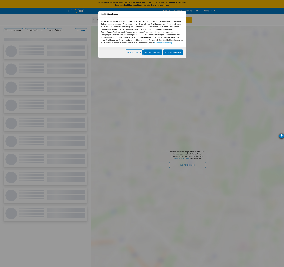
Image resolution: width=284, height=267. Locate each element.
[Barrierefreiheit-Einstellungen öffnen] (281, 136)
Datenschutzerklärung (163, 43)
